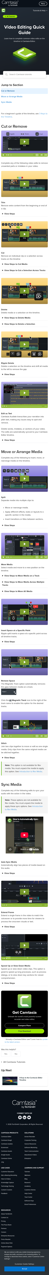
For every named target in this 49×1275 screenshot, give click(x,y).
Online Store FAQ (6, 1243)
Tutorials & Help (39, 10)
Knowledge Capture (7, 1182)
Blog (25, 1179)
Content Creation (6, 1190)
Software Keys (29, 1201)
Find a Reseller (5, 1239)
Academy (27, 1186)
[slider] (22, 155)
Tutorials (27, 1171)
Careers (3, 1232)
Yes (5, 1054)
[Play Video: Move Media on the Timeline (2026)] (24, 544)
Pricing (3, 1221)
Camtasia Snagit (6, 1140)
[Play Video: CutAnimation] (24, 234)
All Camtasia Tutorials (14, 1062)
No (16, 1054)
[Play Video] (3, 155)
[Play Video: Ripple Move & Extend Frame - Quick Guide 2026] (24, 892)
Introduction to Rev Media (30, 771)
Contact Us (4, 1217)
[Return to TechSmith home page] (10, 3)
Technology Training (7, 1186)
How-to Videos (6, 1179)
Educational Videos (30, 1155)
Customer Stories (30, 1190)
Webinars (27, 1175)
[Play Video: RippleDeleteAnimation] (24, 344)
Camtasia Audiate (7, 1144)
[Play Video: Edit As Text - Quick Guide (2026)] (24, 393)
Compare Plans (24, 1025)
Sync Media (6, 102)
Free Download (24, 1031)
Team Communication (31, 1151)
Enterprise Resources (7, 1236)
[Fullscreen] (46, 155)
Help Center (28, 1193)
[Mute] (41, 155)
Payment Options (6, 1246)
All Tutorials (11, 16)
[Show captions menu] (37, 155)
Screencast (4, 1147)
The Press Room (6, 1225)
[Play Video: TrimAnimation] (24, 184)
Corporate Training (30, 1140)
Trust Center (28, 1197)
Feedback (4, 1193)
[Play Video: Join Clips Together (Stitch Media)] (24, 723)
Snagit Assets (5, 1155)
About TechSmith (6, 1214)
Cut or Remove (8, 91)
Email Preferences (30, 1204)
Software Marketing (30, 1147)
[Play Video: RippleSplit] (24, 612)
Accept (24, 1269)
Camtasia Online (6, 1158)
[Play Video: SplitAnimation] (24, 478)
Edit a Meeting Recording (9, 1175)
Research (27, 1182)
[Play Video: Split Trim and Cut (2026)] (24, 141)
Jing (2, 1162)
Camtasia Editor (6, 1136)
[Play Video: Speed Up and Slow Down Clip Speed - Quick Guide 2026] (24, 945)
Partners (3, 1228)
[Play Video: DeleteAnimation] (24, 291)
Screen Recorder (29, 1136)
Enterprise (27, 1158)
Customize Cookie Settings (24, 1264)
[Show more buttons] (46, 406)
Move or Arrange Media (11, 97)
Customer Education (7, 1171)
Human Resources (30, 1144)
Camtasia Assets (6, 1151)
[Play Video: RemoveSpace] (24, 662)
